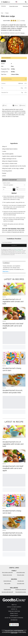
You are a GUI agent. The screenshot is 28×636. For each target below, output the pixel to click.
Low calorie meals (20, 583)
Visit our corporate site (18, 630)
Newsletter (23, 105)
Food (2, 13)
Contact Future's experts (14, 606)
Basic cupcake (7, 583)
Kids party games (20, 574)
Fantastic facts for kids (7, 574)
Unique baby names (13, 6)
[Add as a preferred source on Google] (14, 624)
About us (14, 604)
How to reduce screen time (7, 572)
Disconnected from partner (20, 592)
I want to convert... (7, 182)
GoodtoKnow (6, 33)
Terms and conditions (14, 611)
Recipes (7, 13)
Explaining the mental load (20, 589)
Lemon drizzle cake (7, 580)
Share (5, 105)
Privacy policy (14, 613)
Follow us (16, 105)
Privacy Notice (19, 250)
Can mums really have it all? (7, 592)
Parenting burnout (7, 589)
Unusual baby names (21, 572)
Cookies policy (14, 615)
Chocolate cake (21, 580)
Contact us (14, 609)
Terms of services (17, 249)
